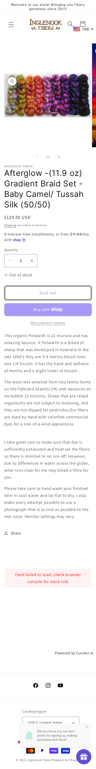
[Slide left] (37, 157)
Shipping (10, 225)
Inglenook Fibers (39, 760)
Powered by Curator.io (74, 652)
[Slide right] (59, 157)
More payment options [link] (48, 322)
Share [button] (16, 533)
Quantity (11, 249)
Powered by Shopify (66, 760)
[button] (11, 24)
